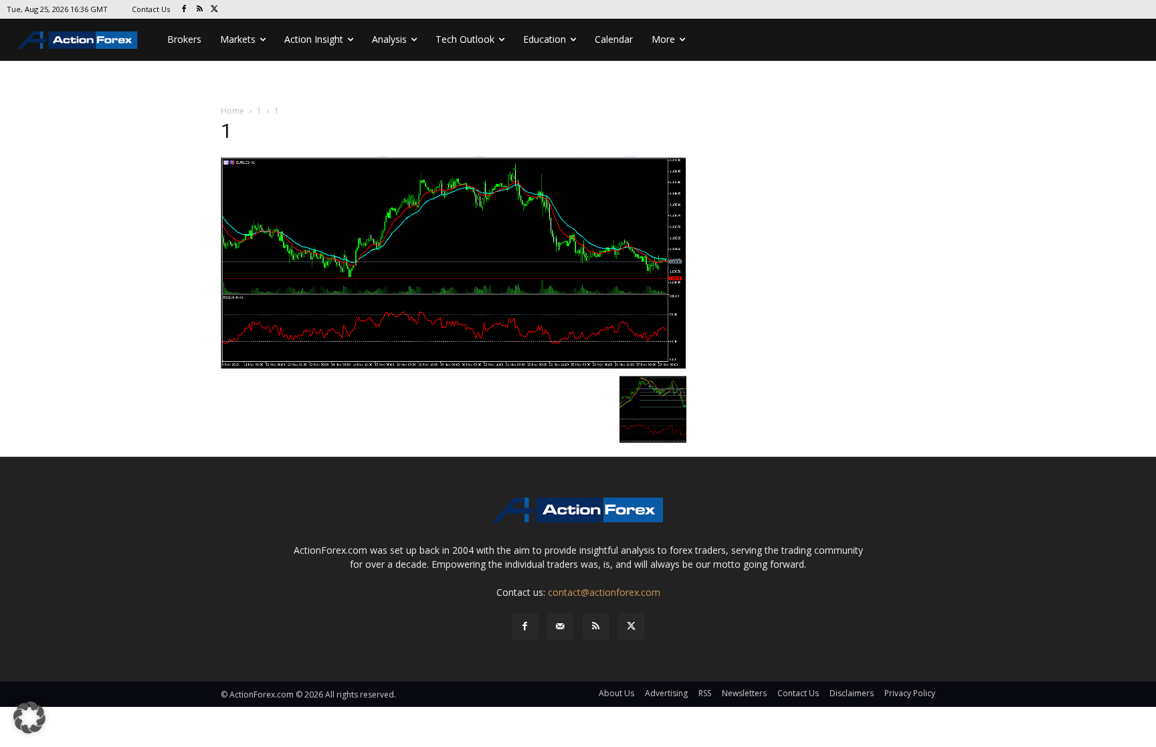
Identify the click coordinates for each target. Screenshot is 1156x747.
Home (232, 110)
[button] (29, 717)
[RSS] (199, 9)
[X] (215, 9)
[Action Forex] (77, 40)
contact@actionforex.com (604, 592)
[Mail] (560, 626)
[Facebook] (184, 9)
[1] (453, 262)
